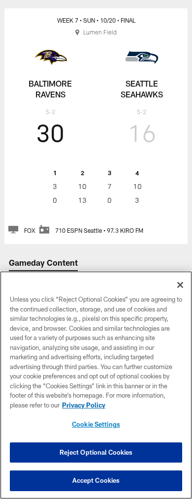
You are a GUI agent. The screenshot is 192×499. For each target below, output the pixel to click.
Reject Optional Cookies (96, 452)
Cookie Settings (96, 424)
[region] (96, 385)
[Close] (180, 285)
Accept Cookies (96, 480)
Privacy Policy (83, 405)
